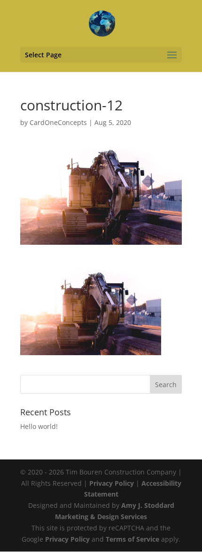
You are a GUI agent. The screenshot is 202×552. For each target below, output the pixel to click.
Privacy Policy (111, 483)
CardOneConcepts (58, 122)
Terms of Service (132, 539)
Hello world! (39, 426)
